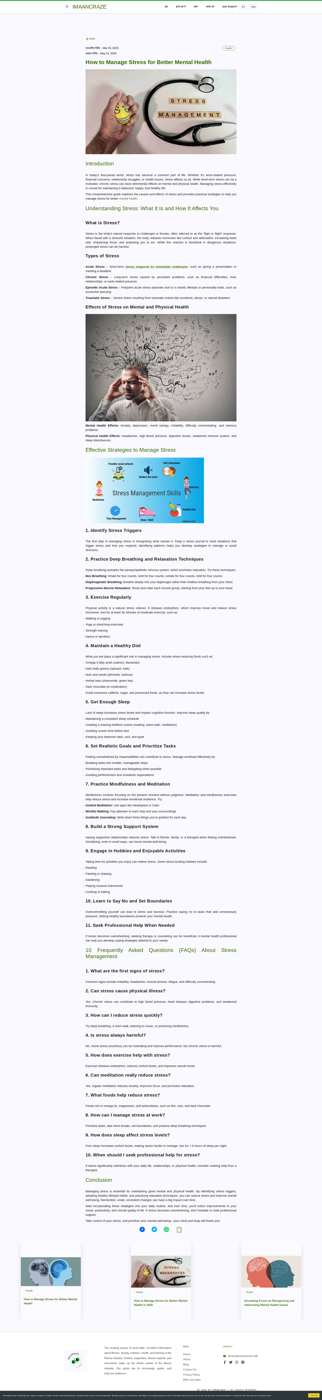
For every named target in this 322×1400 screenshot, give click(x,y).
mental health (128, 198)
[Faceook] (224, 1363)
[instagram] (236, 1363)
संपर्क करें (210, 6)
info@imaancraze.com (243, 1356)
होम (166, 6)
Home (186, 1354)
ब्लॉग (196, 6)
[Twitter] (230, 1363)
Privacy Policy (191, 1374)
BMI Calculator (192, 1379)
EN (243, 7)
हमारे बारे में (181, 6)
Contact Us (189, 1369)
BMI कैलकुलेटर (229, 6)
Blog (186, 1364)
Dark (253, 7)
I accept (314, 1395)
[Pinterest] (243, 1363)
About (186, 1359)
